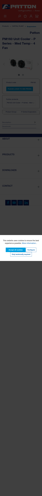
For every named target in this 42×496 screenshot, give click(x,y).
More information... (29, 243)
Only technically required (21, 254)
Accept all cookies (16, 250)
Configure (31, 250)
